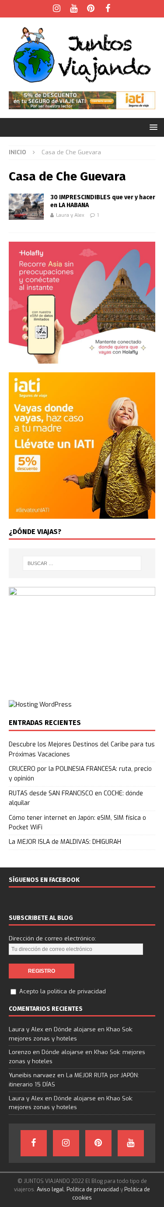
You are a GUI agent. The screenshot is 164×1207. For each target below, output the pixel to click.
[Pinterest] (90, 8)
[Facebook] (107, 8)
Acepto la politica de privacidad (62, 991)
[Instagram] (56, 8)
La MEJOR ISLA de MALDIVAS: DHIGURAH (65, 842)
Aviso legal (50, 1189)
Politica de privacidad (92, 1189)
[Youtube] (73, 8)
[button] (152, 127)
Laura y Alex (70, 215)
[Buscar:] (82, 563)
